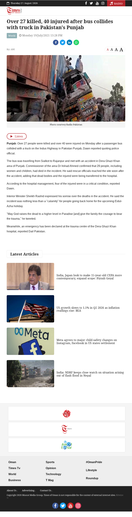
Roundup (92, 478)
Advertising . (28, 490)
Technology (53, 474)
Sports (50, 462)
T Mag (50, 480)
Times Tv (14, 468)
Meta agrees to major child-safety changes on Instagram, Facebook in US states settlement (87, 341)
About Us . (12, 490)
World (11, 35)
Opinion (51, 468)
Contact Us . (46, 490)
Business (14, 480)
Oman (12, 462)
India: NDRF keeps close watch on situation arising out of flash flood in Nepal (90, 374)
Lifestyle (91, 470)
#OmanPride (94, 462)
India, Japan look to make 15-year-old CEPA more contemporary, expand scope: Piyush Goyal (89, 276)
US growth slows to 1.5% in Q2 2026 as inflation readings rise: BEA (88, 309)
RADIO (118, 3)
